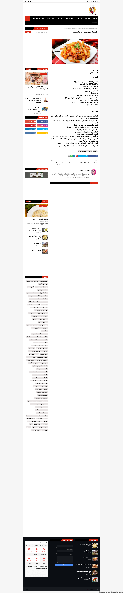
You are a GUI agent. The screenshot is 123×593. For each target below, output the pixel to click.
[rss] (42, 133)
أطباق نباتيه (44, 298)
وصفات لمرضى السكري (41, 412)
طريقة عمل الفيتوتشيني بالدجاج (35, 237)
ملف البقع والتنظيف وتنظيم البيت (39, 366)
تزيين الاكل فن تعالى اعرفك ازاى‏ (40, 319)
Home (96, 1)
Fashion (39, 421)
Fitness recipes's (32, 421)
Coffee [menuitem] (94, 23)
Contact (88, 1)
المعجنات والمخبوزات (42, 313)
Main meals (37, 424)
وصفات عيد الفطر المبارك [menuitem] (37, 18)
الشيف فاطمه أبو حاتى (36, 307)
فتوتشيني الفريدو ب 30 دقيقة (40, 219)
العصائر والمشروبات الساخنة (41, 310)
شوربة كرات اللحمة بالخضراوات (84, 578)
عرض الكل (29, 69)
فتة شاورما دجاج (37, 243)
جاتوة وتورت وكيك (35, 328)
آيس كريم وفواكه (43, 281)
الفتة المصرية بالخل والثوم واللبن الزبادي (84, 571)
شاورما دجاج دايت (36, 250)
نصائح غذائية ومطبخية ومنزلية (40, 386)
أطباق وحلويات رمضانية (35, 298)
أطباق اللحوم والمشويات (41, 293)
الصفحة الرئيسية (94, 28)
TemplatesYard (87, 589)
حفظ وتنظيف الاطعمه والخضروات (39, 333)
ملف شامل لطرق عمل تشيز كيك (40, 374)
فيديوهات (45, 351)
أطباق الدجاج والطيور (42, 290)
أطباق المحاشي (30, 293)
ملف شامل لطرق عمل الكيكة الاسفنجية (38, 371)
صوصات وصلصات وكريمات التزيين (39, 345)
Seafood (28, 427)
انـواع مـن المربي (35, 316)
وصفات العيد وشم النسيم (41, 401)
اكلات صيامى (44, 304)
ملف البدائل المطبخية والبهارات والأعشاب (38, 363)
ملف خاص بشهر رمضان (42, 369)
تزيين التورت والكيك (42, 322)
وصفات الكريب (30, 401)
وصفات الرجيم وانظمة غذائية (40, 398)
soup (46, 430)
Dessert (45, 421)
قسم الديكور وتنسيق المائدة (35, 351)
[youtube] (30, 121)
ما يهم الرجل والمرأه (34, 354)
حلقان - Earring (43, 336)
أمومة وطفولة (44, 316)
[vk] (30, 133)
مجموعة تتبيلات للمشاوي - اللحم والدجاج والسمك (38, 357)
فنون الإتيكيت (32, 348)
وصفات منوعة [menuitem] (50, 18)
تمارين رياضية (44, 328)
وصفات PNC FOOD (30, 415)
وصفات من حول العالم (42, 415)
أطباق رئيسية (32, 295)
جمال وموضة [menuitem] (69, 18)
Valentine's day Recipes (37, 430)
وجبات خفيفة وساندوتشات (41, 389)
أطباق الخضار (31, 287)
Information (44, 424)
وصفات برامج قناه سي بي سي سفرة (38, 404)
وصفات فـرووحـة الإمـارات (41, 409)
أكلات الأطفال (32, 301)
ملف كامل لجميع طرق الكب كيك (40, 377)
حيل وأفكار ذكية (29, 336)
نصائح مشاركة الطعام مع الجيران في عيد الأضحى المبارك (37, 88)
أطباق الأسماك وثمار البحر (41, 287)
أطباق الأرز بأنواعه (43, 284)
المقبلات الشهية (32, 313)
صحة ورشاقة (37, 342)
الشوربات (45, 307)
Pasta (31, 424)
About (92, 1)
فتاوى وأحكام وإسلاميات (42, 348)
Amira (96, 34)
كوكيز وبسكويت (43, 354)
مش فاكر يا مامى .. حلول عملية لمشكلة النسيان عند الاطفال (34, 109)
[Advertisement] (51, 8)
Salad (33, 427)
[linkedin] (30, 129)
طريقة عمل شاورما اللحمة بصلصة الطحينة (83, 565)
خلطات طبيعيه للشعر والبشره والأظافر (38, 339)
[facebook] (33, 1)
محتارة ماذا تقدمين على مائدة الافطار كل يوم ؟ (36, 360)
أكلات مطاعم (37, 304)
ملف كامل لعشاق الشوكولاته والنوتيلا (39, 380)
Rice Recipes (40, 427)
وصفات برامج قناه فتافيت (41, 407)
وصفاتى (45, 418)
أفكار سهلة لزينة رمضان (42, 301)
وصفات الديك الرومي (42, 395)
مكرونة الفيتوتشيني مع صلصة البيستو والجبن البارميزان (33, 229)
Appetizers (39, 418)
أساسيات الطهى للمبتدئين (32, 281)
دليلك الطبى (44, 342)
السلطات (30, 304)
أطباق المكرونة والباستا (83, 28)
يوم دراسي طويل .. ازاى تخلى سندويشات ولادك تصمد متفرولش (33, 100)
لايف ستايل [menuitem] (60, 18)
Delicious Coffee (31, 418)
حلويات (36, 336)
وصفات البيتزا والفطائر (42, 392)
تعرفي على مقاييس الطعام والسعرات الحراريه (37, 325)
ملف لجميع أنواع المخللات (41, 383)
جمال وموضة (44, 331)
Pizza (46, 427)
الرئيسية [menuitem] (95, 18)
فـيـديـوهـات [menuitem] (79, 18)
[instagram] (28, 1)
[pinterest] (26, 1)
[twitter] (30, 1)
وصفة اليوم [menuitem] (87, 18)
